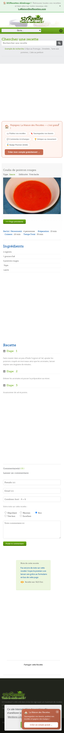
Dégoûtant (12, 513)
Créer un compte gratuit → (41, 725)
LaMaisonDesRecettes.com (32, 9)
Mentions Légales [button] (17, 717)
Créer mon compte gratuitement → (24, 152)
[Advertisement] (32, 89)
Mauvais (26, 513)
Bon (40, 513)
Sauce (12, 174)
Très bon (11, 516)
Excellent (26, 516)
